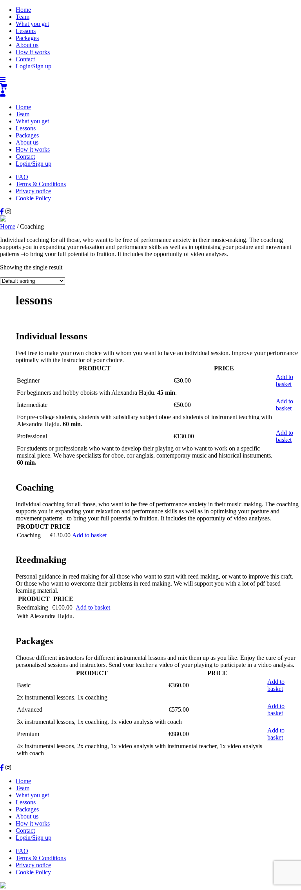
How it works (33, 52)
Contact (25, 59)
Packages (27, 38)
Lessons (26, 30)
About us (27, 45)
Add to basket (284, 380)
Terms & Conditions (41, 184)
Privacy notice (33, 191)
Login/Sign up (33, 66)
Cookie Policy (33, 198)
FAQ (22, 177)
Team (22, 16)
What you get (32, 23)
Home (23, 9)
